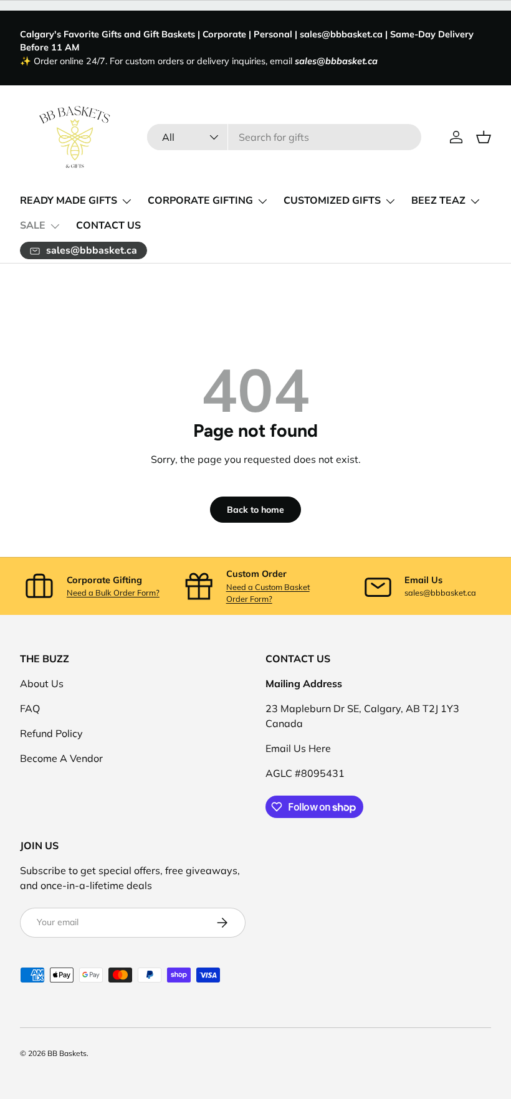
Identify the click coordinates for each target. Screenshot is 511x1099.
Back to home (255, 509)
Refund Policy (51, 733)
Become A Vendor (61, 758)
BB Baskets (67, 1053)
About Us (42, 683)
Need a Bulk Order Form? (113, 592)
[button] (483, 137)
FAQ (30, 708)
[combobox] (284, 137)
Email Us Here (298, 748)
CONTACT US (108, 225)
